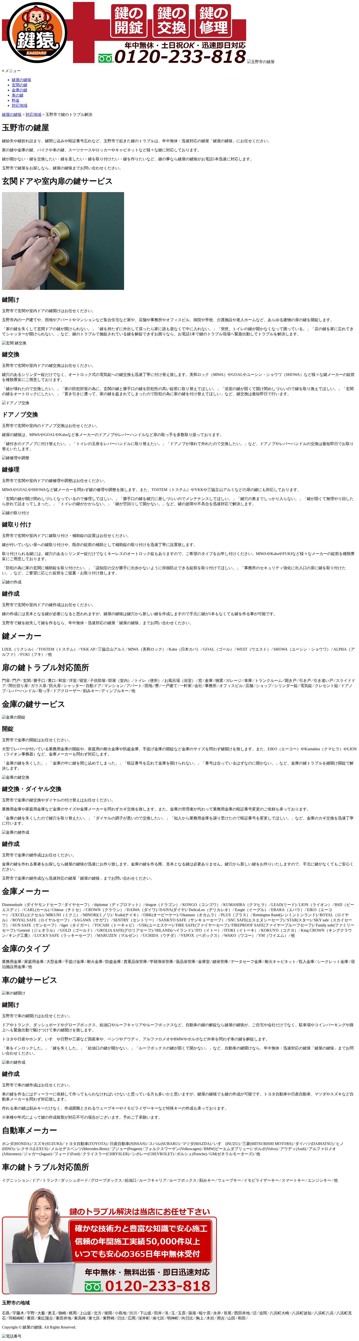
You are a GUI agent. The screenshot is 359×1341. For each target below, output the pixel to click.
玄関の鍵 (19, 85)
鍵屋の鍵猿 (21, 80)
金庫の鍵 (19, 90)
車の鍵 (17, 95)
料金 (16, 100)
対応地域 (19, 105)
